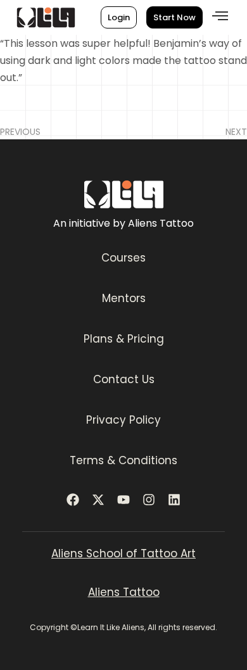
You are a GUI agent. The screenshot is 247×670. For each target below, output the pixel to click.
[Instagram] (149, 499)
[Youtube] (123, 499)
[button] (220, 16)
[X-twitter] (98, 499)
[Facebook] (73, 499)
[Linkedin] (174, 499)
